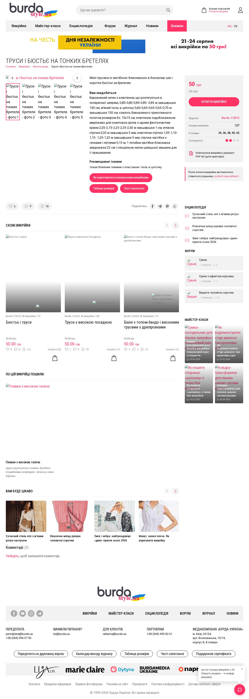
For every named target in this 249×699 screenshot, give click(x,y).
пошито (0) (54, 349)
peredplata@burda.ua (19, 634)
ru (235, 26)
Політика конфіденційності (167, 684)
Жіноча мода (40, 66)
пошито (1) (113, 349)
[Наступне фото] (77, 78)
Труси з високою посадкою (88, 322)
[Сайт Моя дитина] (122, 669)
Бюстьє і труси (19, 322)
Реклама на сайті (117, 684)
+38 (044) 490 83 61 (159, 634)
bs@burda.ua (61, 634)
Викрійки (19, 26)
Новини (152, 26)
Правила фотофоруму (89, 684)
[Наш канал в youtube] (22, 613)
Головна (11, 66)
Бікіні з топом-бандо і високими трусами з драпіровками (151, 324)
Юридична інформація (57, 684)
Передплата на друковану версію (41, 654)
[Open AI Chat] (239, 689)
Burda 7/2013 (13, 316)
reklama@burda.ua (114, 634)
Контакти (34, 684)
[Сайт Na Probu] (195, 669)
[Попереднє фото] (12, 78)
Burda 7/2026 (131, 316)
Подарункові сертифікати (213, 654)
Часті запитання (134, 188)
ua (229, 26)
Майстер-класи (47, 26)
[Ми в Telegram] (39, 613)
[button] (175, 225)
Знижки (177, 26)
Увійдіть (12, 556)
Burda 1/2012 (72, 316)
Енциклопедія (81, 26)
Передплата (139, 684)
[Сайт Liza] (47, 669)
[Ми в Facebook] (14, 613)
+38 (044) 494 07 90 (18, 638)
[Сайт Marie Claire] (85, 669)
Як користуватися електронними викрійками (120, 177)
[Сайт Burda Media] (155, 669)
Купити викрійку (214, 102)
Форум (110, 26)
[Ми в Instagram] (31, 613)
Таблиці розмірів (103, 188)
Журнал (130, 26)
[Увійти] (240, 10)
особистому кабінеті (226, 176)
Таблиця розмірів (136, 654)
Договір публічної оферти (204, 684)
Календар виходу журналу (94, 654)
